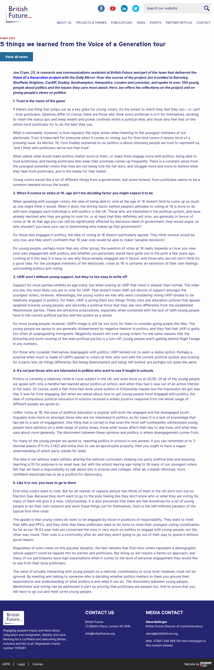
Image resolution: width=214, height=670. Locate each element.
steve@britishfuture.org (162, 633)
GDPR (6, 664)
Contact (204, 22)
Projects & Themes (91, 22)
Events (155, 22)
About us (64, 22)
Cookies (37, 664)
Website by (192, 664)
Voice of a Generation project (37, 77)
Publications (121, 22)
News (141, 22)
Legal (21, 664)
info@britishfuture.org (100, 633)
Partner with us (179, 22)
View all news (16, 57)
